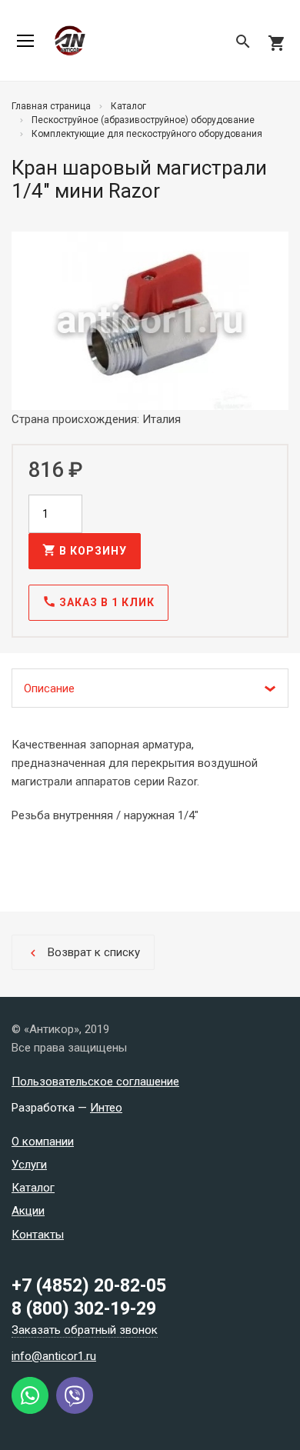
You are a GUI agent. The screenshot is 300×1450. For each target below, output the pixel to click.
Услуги (29, 1165)
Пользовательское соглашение (95, 1081)
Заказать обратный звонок (85, 1330)
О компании (43, 1141)
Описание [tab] (49, 688)
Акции (28, 1211)
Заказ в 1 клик (98, 601)
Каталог (33, 1188)
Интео (106, 1108)
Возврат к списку (83, 952)
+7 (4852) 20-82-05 (89, 1285)
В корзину (84, 550)
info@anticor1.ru (54, 1356)
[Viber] (74, 1410)
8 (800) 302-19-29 (84, 1308)
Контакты (38, 1235)
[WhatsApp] (30, 1410)
